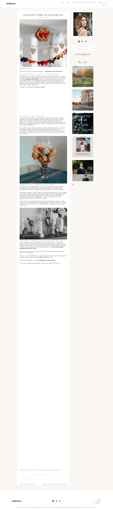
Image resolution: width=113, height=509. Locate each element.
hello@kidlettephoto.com (44, 257)
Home (62, 2)
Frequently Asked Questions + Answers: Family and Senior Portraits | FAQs (83, 142)
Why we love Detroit (28, 484)
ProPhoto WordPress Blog (75, 507)
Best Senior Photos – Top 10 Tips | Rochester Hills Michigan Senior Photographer (83, 165)
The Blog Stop (91, 507)
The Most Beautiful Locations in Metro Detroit (83, 69)
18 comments (43, 474)
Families (93, 2)
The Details (76, 2)
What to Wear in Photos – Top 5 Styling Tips (83, 116)
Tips (106, 2)
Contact (104, 5)
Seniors (100, 2)
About (68, 2)
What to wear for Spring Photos (54, 484)
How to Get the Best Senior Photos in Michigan (83, 187)
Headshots (85, 2)
